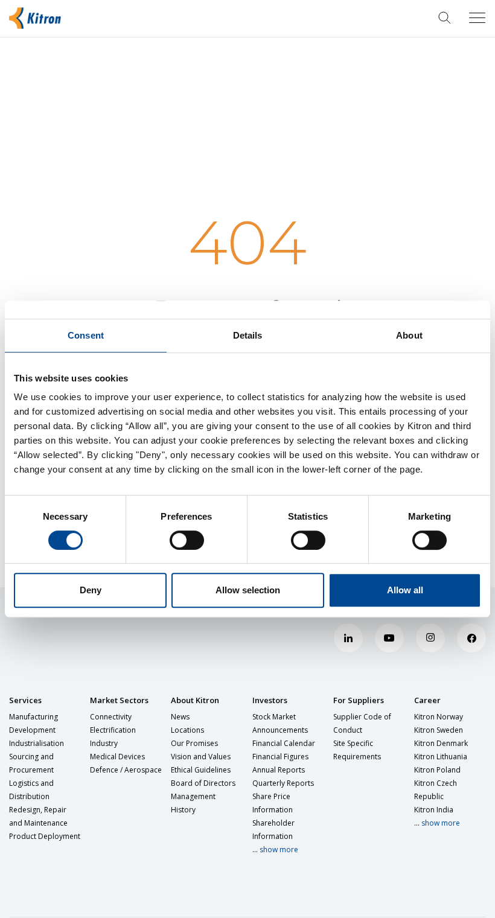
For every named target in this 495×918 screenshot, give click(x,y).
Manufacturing (33, 717)
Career (427, 700)
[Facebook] (471, 637)
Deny (90, 590)
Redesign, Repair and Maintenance (38, 816)
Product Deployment (44, 836)
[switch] (187, 540)
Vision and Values (201, 756)
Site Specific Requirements (357, 750)
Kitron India (433, 810)
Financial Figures (280, 756)
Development (32, 730)
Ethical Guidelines (201, 770)
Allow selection (248, 590)
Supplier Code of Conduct (362, 723)
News (180, 717)
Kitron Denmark (441, 743)
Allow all (405, 590)
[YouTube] (389, 637)
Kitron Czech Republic (435, 790)
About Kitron (195, 700)
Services (25, 700)
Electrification (113, 730)
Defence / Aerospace (126, 770)
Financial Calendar (283, 743)
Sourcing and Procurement (31, 763)
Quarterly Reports (283, 783)
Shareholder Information (273, 829)
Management (193, 796)
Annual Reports (278, 770)
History (183, 810)
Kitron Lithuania (440, 756)
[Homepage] (41, 18)
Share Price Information (272, 803)
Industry (104, 743)
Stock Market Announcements (280, 723)
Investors (269, 700)
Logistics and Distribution (31, 790)
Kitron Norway (438, 717)
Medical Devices (117, 756)
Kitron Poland (437, 770)
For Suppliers (358, 700)
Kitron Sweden (438, 730)
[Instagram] (430, 637)
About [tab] (409, 335)
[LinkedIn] (348, 637)
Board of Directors (203, 783)
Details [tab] (248, 335)
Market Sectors (119, 700)
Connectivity (111, 717)
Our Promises (194, 743)
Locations (187, 730)
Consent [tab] (86, 335)
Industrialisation (36, 743)
